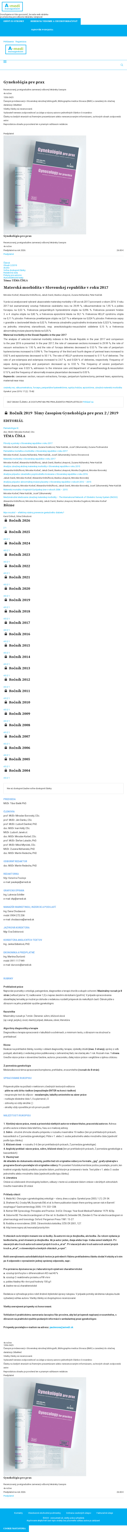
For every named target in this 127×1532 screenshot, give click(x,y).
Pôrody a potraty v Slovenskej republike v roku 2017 (27, 443)
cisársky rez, (9, 387)
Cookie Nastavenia (14, 1528)
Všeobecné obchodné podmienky (44, 1513)
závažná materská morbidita (108, 387)
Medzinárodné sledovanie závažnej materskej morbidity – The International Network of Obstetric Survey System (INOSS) (60, 497)
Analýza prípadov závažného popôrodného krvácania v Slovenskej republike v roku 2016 (45, 474)
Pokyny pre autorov (12, 275)
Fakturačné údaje (105, 1513)
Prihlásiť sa (88, 402)
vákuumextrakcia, (24, 387)
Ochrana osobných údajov (78, 1513)
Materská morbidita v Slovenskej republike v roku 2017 (29, 459)
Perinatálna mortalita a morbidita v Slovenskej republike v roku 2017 (35, 451)
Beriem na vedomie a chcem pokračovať (54, 21)
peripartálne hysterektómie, (55, 387)
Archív (6, 268)
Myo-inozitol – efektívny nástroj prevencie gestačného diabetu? (33, 512)
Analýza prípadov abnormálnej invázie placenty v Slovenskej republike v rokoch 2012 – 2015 (47, 482)
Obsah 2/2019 (10, 265)
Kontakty (18, 1513)
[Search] (122, 65)
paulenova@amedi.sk (61, 1327)
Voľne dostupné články (14, 270)
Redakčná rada (10, 272)
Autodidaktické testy (13, 277)
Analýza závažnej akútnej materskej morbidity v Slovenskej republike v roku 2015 (41, 466)
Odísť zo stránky (13, 21)
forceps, (37, 387)
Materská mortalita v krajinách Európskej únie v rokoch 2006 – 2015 (35, 489)
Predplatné (8, 254)
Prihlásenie (8, 41)
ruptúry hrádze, (75, 387)
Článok (6, 263)
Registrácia (21, 41)
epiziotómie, (89, 387)
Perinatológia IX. (11, 428)
